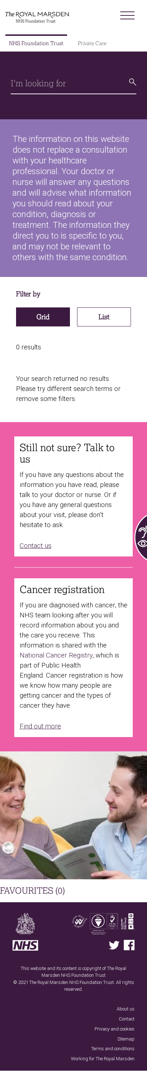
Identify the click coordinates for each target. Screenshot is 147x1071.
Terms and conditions (113, 1048)
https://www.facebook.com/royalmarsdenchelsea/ (129, 945)
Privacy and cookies (115, 1029)
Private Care (92, 43)
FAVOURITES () (32, 890)
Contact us (35, 546)
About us (126, 1009)
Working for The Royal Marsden (103, 1058)
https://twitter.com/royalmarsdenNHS (114, 945)
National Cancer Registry (56, 655)
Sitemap (126, 1039)
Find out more (40, 726)
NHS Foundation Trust (36, 43)
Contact (127, 1019)
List (104, 317)
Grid (43, 317)
